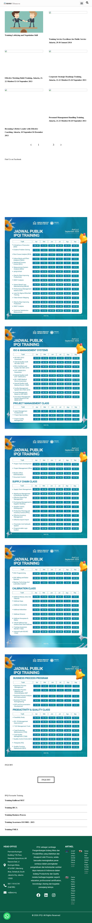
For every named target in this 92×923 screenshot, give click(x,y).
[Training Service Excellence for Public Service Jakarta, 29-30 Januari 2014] (68, 13)
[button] (82, 3)
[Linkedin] (46, 895)
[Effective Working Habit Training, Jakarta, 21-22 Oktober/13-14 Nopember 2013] (24, 52)
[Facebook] (38, 895)
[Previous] (31, 144)
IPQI (41, 915)
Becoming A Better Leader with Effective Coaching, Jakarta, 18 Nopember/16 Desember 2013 (24, 132)
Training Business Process (15, 815)
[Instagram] (54, 895)
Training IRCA (11, 808)
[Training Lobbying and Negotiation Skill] (24, 13)
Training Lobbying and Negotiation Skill (21, 35)
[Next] (61, 144)
